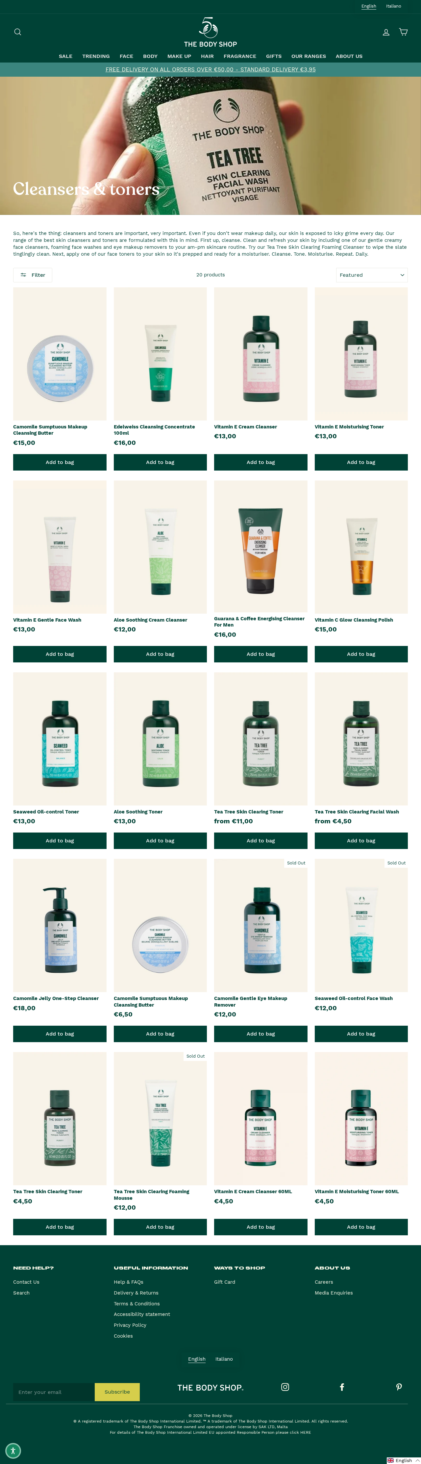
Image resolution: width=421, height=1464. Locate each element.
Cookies (123, 1336)
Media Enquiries (334, 1293)
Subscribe (117, 1392)
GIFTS (274, 56)
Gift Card (224, 1282)
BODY (150, 56)
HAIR (207, 56)
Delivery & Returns (136, 1293)
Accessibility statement (142, 1314)
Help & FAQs (128, 1282)
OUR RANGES (308, 56)
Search (21, 1293)
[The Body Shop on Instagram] (285, 1387)
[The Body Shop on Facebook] (342, 1387)
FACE (126, 56)
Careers (324, 1282)
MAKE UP (179, 56)
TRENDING (96, 56)
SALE (65, 56)
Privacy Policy (130, 1325)
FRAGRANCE (240, 56)
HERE (305, 1432)
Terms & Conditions (137, 1304)
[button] (404, 1460)
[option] (210, 69)
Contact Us (26, 1282)
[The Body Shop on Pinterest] (399, 1387)
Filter (37, 275)
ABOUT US (349, 56)
